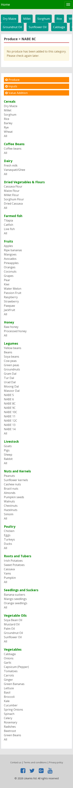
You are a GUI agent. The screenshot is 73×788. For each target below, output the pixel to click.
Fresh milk (11, 165)
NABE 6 (9, 399)
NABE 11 (9, 416)
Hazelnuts (10, 510)
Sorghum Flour (14, 199)
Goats (8, 446)
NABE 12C (10, 421)
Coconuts (10, 271)
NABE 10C (10, 412)
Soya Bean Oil (13, 620)
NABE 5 (9, 395)
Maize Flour (11, 191)
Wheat (8, 132)
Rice (59, 19)
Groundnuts (12, 369)
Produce (13, 80)
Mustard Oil (11, 624)
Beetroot (10, 731)
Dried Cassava (13, 203)
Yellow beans (12, 348)
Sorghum (43, 19)
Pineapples (11, 263)
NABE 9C (10, 408)
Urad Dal (10, 382)
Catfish (8, 225)
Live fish (9, 229)
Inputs (12, 86)
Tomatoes (11, 671)
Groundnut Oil (12, 27)
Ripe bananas (13, 250)
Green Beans (12, 735)
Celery (8, 718)
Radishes (10, 727)
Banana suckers (14, 595)
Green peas (11, 365)
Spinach (9, 714)
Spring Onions (13, 709)
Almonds (9, 493)
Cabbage (59, 27)
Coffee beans (12, 149)
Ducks (8, 544)
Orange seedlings (15, 603)
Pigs (7, 450)
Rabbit (8, 459)
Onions (8, 658)
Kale (7, 701)
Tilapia (8, 220)
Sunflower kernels (16, 480)
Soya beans (11, 357)
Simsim (8, 514)
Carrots (9, 675)
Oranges (9, 267)
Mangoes (10, 254)
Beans (8, 352)
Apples (8, 246)
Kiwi (6, 284)
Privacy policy (56, 762)
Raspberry (11, 297)
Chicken (9, 531)
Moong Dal (11, 386)
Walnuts (9, 501)
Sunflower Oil (37, 27)
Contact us (15, 762)
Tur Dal (9, 378)
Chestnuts (11, 506)
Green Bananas (14, 684)
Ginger (8, 680)
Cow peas (10, 361)
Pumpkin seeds (14, 497)
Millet (27, 19)
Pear (7, 280)
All (5, 136)
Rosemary (10, 722)
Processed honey (15, 331)
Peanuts (9, 476)
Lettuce (9, 688)
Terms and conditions (35, 762)
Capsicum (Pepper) (16, 667)
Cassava (9, 569)
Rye (6, 127)
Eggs (7, 535)
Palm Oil (9, 629)
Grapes (8, 276)
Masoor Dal (11, 391)
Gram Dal (10, 374)
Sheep (8, 455)
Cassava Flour (13, 186)
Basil (7, 692)
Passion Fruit (12, 293)
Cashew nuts (12, 484)
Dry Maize (9, 19)
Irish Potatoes (13, 561)
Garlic (7, 663)
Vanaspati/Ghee (14, 170)
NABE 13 (9, 425)
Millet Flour (11, 195)
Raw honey (11, 327)
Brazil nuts (11, 489)
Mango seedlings (15, 599)
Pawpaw (9, 306)
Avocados (10, 259)
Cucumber (11, 705)
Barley (8, 123)
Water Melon (12, 289)
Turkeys (9, 539)
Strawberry (11, 301)
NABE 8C (10, 403)
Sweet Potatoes (14, 565)
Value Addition (18, 93)
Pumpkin (10, 578)
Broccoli (9, 697)
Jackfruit (9, 310)
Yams (7, 573)
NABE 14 (9, 429)
